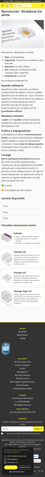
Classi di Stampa (23, 375)
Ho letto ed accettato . (24, 434)
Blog (23, 338)
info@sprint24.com (23, 405)
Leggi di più (16, 452)
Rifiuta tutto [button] (25, 467)
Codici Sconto (23, 378)
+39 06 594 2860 (23, 401)
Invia (37, 428)
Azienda (23, 332)
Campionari (23, 372)
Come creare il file (23, 362)
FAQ (23, 368)
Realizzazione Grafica (23, 388)
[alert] (17, 461)
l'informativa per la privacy (31, 434)
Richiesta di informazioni (23, 398)
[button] (5, 456)
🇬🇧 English (36, 467)
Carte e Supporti (23, 365)
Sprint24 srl (6, 440)
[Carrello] (42, 5)
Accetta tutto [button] (11, 467)
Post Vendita (23, 385)
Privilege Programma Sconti (23, 382)
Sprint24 (8, 6)
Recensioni (23, 335)
